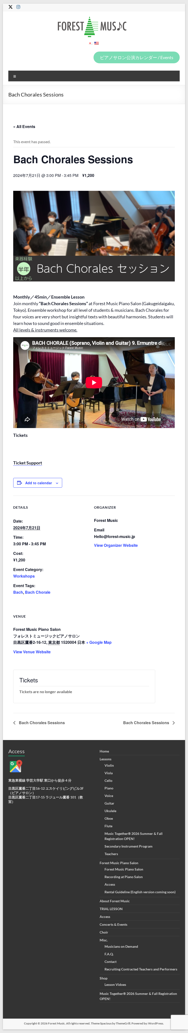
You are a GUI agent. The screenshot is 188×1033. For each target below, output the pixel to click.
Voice (109, 796)
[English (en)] (96, 45)
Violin (109, 765)
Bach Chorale (37, 592)
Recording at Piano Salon (124, 877)
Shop (103, 978)
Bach (18, 592)
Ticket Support (27, 462)
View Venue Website (32, 652)
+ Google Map (99, 642)
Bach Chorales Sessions (41, 722)
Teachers (111, 854)
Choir (104, 932)
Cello (108, 780)
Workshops (24, 576)
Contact (111, 961)
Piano (109, 788)
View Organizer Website (116, 545)
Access (110, 884)
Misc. (104, 940)
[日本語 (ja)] (90, 45)
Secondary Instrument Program (129, 846)
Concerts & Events (113, 924)
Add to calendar (38, 482)
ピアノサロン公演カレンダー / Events (136, 57)
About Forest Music (115, 901)
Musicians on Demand (121, 946)
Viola (109, 773)
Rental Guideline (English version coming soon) (140, 892)
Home (104, 751)
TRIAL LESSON (111, 909)
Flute (108, 826)
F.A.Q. (109, 954)
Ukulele (110, 811)
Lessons (105, 759)
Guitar (109, 803)
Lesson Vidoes (115, 984)
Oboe (109, 818)
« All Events (24, 126)
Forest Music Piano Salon (119, 863)
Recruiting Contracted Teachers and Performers (141, 969)
